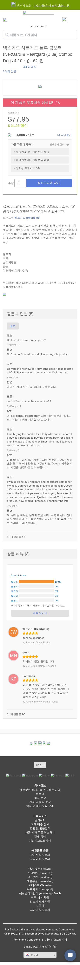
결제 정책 (40, 836)
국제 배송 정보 (40, 824)
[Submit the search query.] (7, 35)
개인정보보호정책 (40, 840)
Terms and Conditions (26, 939)
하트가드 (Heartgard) (28, 217)
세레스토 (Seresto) (40, 885)
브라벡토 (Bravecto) (40, 873)
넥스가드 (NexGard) (40, 877)
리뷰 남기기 (40, 613)
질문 (13, 325)
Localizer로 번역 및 (35, 946)
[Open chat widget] (70, 955)
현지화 (52, 946)
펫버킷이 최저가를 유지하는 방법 (40, 789)
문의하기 (40, 820)
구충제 (40, 905)
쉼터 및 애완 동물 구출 (40, 806)
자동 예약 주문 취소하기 (40, 832)
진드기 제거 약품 (40, 901)
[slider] (12, 66)
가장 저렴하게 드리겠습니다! (51, 5)
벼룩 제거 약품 (40, 897)
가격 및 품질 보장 (40, 801)
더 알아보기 (64, 134)
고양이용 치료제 (40, 858)
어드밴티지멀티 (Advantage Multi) (40, 893)
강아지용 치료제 (40, 854)
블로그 (40, 793)
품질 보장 (40, 797)
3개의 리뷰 (30, 66)
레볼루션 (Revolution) (40, 881)
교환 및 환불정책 (40, 828)
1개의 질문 (9, 71)
